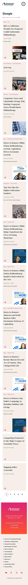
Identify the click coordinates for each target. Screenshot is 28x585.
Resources (7, 559)
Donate (7, 562)
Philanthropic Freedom (11, 546)
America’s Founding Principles (13, 539)
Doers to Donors (9, 549)
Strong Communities (10, 544)
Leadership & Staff (9, 564)
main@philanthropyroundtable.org (14, 523)
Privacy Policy (8, 567)
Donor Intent (8, 556)
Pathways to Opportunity (11, 541)
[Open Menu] (23, 4)
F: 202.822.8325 (14, 527)
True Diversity (8, 551)
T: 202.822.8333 (14, 525)
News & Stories (9, 554)
